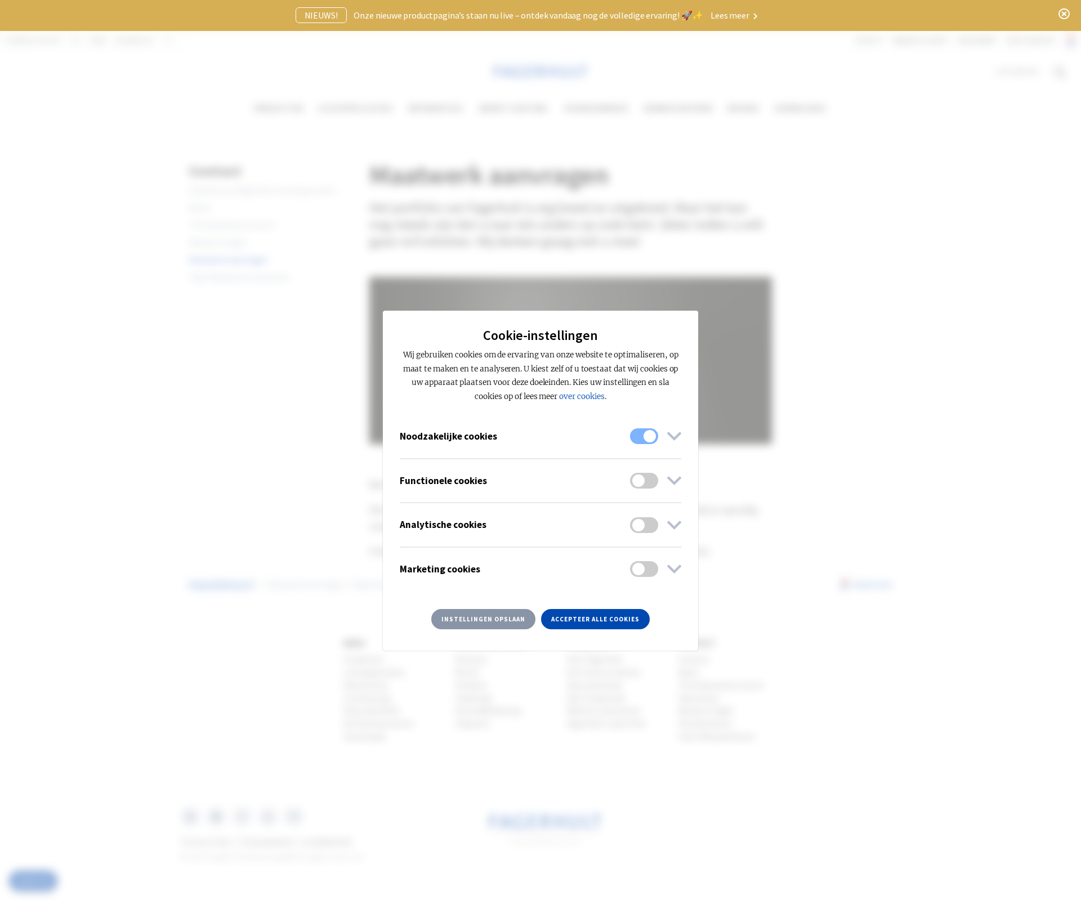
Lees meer (731, 15)
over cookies (582, 396)
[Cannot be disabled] (644, 436)
